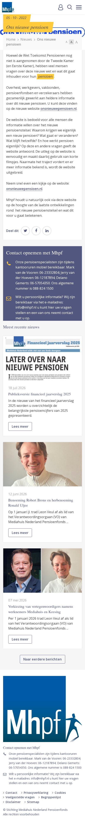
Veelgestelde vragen (20, 797)
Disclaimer (13, 802)
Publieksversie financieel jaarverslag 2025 (39, 393)
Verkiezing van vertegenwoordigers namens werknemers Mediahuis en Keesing (40, 609)
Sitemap (33, 802)
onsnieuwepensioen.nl (58, 108)
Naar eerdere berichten (42, 659)
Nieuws (26, 39)
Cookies (60, 793)
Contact (11, 793)
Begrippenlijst (51, 797)
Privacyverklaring (36, 793)
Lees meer (20, 426)
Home (10, 39)
